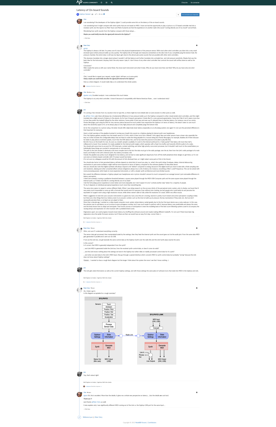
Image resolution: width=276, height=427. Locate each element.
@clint (86, 48)
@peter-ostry (88, 95)
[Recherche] (111, 2)
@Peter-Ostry (90, 116)
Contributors (152, 422)
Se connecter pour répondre (190, 14)
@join (93, 228)
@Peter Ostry (91, 92)
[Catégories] (106, 2)
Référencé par (87, 417)
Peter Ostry (87, 45)
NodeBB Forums (141, 422)
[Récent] (101, 2)
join (85, 109)
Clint (85, 19)
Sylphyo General (85, 14)
